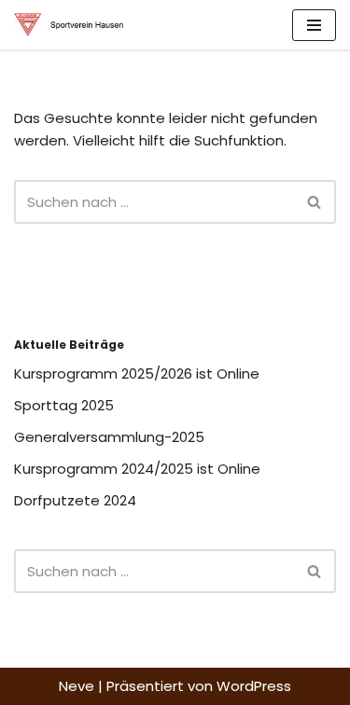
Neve (76, 686)
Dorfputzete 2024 (75, 500)
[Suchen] (315, 202)
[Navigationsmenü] (314, 25)
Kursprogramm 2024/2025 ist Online (137, 468)
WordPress (254, 686)
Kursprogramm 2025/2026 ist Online (136, 373)
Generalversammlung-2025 (109, 437)
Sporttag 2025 (64, 405)
